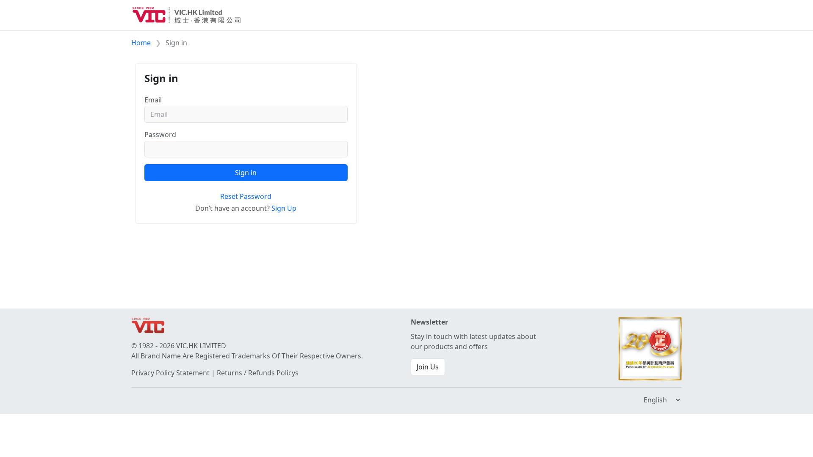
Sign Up (283, 208)
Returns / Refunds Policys (258, 372)
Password (160, 134)
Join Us (428, 367)
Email (153, 100)
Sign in (246, 172)
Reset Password (245, 196)
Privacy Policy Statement (170, 372)
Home (141, 42)
